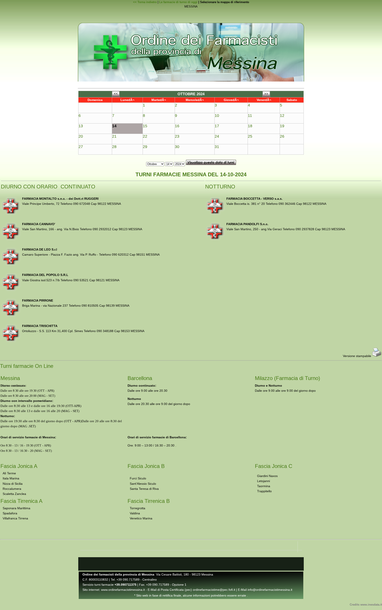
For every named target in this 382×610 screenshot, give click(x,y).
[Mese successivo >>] (266, 96)
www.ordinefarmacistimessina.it (123, 589)
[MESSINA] (191, 6)
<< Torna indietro (145, 2)
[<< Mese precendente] (116, 96)
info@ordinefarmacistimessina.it (270, 589)
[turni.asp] (191, 11)
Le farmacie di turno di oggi (178, 2)
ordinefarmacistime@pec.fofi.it (214, 589)
